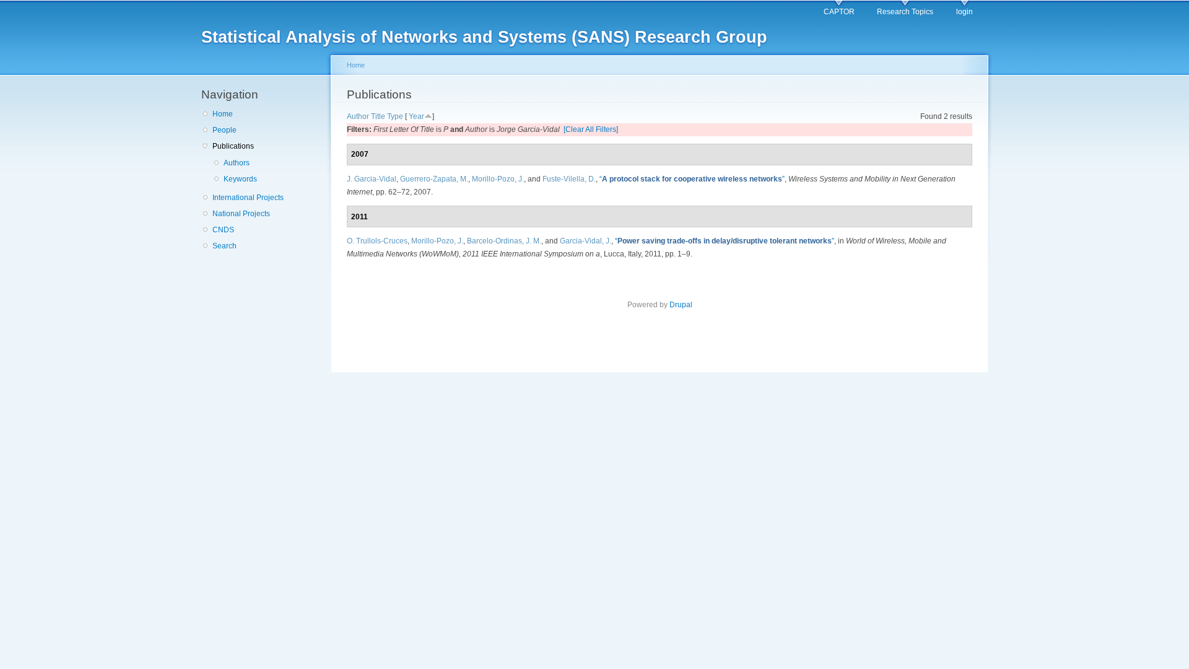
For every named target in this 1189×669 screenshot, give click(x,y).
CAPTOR (839, 11)
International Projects (248, 197)
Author (358, 116)
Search (224, 246)
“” (692, 179)
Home (222, 114)
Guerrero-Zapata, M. (434, 179)
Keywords (240, 179)
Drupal (680, 304)
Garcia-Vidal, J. (585, 241)
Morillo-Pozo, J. (498, 179)
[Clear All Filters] (591, 129)
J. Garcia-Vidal (371, 179)
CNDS (223, 229)
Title (378, 116)
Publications (233, 146)
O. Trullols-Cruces (377, 241)
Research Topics (905, 11)
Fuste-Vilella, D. (569, 179)
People (224, 130)
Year (416, 116)
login (964, 11)
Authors (237, 163)
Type (395, 116)
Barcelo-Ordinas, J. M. (504, 241)
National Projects (241, 213)
